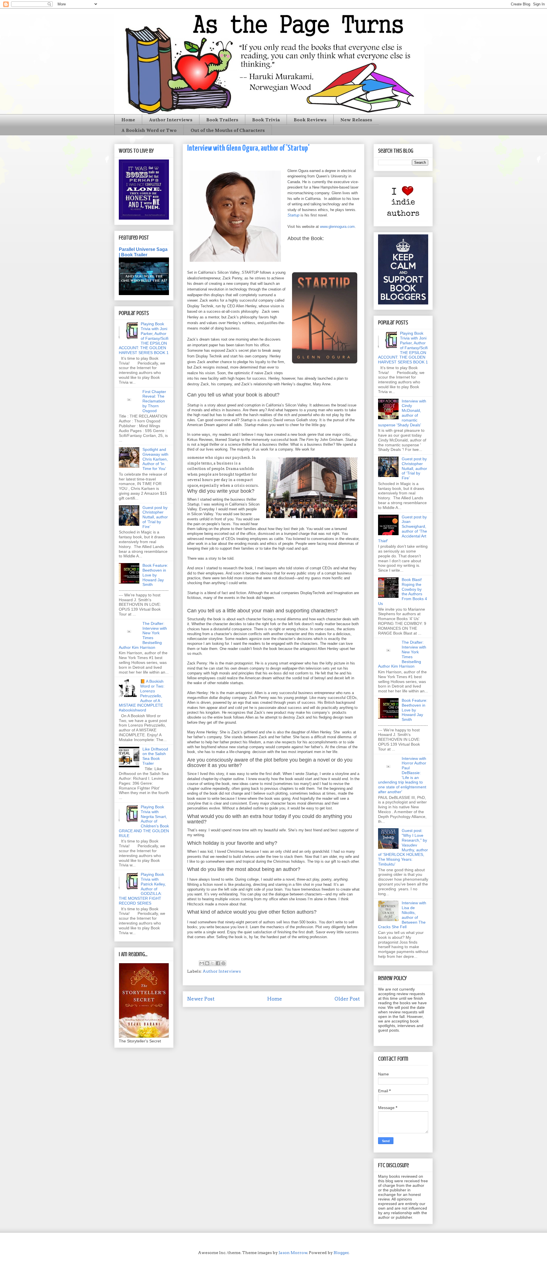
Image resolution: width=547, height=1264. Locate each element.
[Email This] (202, 963)
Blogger (341, 1252)
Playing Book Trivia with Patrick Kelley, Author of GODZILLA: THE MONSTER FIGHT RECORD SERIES (142, 888)
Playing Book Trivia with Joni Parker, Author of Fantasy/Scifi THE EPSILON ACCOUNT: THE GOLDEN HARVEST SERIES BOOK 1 (144, 338)
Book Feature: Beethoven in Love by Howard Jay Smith (155, 575)
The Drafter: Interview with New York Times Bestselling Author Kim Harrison (143, 635)
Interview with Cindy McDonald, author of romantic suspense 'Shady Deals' (402, 413)
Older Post (347, 999)
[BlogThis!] (207, 963)
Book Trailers (222, 119)
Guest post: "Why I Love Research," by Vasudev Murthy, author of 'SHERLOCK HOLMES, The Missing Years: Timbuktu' (403, 847)
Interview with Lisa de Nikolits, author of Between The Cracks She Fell (402, 915)
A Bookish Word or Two (149, 130)
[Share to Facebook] (218, 963)
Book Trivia (266, 119)
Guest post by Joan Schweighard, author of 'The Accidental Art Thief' (402, 529)
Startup (293, 215)
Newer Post (201, 999)
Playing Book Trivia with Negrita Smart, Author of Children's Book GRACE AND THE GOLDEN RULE (144, 821)
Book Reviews (310, 119)
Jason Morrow (293, 1252)
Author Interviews (170, 119)
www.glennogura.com (337, 226)
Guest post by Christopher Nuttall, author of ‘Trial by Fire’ (155, 517)
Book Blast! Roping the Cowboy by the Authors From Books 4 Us (402, 591)
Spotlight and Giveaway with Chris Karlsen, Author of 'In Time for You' (155, 459)
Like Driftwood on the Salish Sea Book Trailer (155, 756)
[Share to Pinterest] (223, 963)
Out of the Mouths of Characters (228, 130)
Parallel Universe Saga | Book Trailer (143, 252)
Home (128, 119)
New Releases (356, 119)
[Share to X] (212, 963)
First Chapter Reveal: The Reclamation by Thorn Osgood (154, 401)
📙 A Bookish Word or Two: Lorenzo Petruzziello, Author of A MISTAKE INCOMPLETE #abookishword (141, 695)
